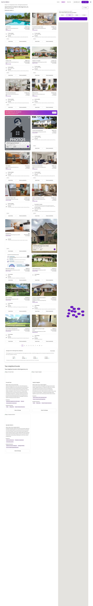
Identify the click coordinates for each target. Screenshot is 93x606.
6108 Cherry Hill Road (10, 268)
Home (6, 4)
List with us (77, 2)
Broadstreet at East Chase (37, 26)
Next (73, 18)
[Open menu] (90, 2)
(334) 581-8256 (34, 201)
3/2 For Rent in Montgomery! (11, 328)
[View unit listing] (28, 146)
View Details (10, 251)
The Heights (8, 165)
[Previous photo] (6, 19)
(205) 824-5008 (35, 302)
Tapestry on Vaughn (36, 60)
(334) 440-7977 (35, 332)
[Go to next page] (42, 345)
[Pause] (29, 117)
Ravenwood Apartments (37, 165)
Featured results (9, 10)
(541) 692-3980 (8, 235)
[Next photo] (29, 19)
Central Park (8, 26)
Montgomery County (13, 4)
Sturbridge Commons (39, 197)
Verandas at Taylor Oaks (10, 197)
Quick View (10, 41)
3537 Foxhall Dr (9, 297)
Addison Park (8, 60)
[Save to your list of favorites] (28, 15)
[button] (78, 309)
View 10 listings (44, 410)
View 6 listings (17, 450)
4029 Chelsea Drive (36, 268)
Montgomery (8, 233)
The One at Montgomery (11, 92)
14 (39, 345)
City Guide (52, 350)
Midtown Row (35, 92)
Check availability (22, 41)
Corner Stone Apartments (37, 130)
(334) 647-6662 (8, 200)
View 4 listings (17, 410)
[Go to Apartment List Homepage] (5, 2)
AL (8, 4)
